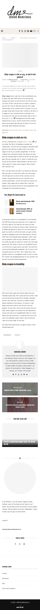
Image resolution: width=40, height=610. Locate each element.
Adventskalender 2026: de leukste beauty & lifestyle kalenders (24, 211)
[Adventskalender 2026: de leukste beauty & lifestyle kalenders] (9, 211)
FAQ (3, 583)
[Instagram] (25, 31)
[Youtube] (31, 31)
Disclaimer (5, 578)
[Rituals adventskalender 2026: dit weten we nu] (9, 202)
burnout (8, 335)
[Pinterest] (28, 31)
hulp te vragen (27, 142)
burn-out (10, 118)
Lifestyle (12, 38)
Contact (4, 573)
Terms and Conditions (9, 588)
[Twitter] (22, 31)
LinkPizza (19, 90)
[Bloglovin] (34, 31)
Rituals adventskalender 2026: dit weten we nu (25, 202)
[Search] (38, 31)
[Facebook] (19, 31)
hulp (18, 335)
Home (4, 38)
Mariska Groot (13, 79)
